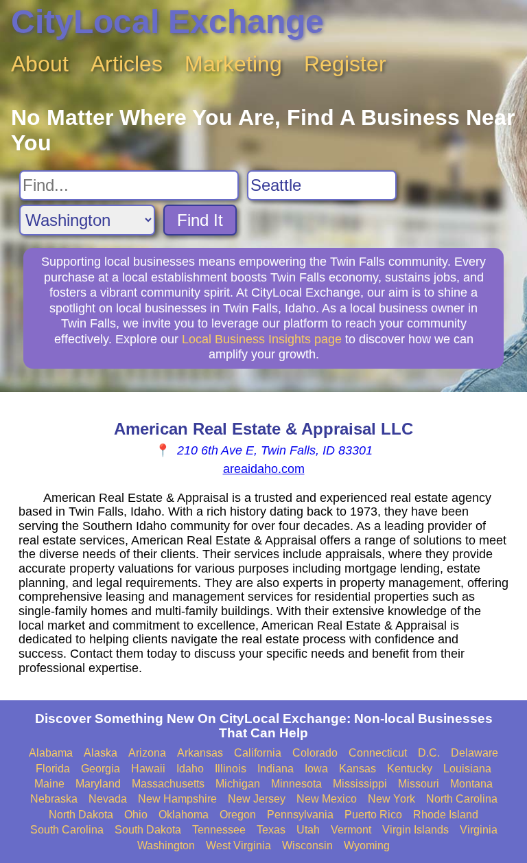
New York (391, 799)
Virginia (478, 830)
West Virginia (238, 845)
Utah (308, 830)
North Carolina (461, 799)
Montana (471, 784)
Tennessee (219, 830)
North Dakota (81, 814)
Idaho (190, 768)
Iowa (316, 768)
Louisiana (467, 768)
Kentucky (409, 768)
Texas (271, 830)
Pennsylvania (300, 814)
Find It (200, 220)
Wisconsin (307, 845)
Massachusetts (168, 784)
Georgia (100, 768)
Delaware (474, 753)
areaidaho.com (264, 469)
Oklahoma (184, 814)
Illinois (230, 768)
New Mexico (326, 799)
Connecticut (378, 753)
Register (345, 63)
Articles (127, 63)
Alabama (51, 753)
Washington (166, 845)
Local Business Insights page (262, 339)
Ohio (136, 814)
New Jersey (256, 799)
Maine (49, 784)
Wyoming (367, 845)
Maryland (98, 784)
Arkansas (200, 753)
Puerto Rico (373, 814)
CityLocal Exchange (167, 21)
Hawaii (148, 768)
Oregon (238, 814)
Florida (53, 768)
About (40, 63)
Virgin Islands (415, 830)
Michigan (237, 784)
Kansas (357, 768)
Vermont (351, 830)
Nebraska (54, 799)
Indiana (275, 768)
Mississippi (360, 784)
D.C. (429, 753)
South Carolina (67, 830)
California (257, 753)
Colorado (315, 753)
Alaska (100, 753)
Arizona (147, 753)
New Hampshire (177, 799)
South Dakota (148, 830)
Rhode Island (445, 814)
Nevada (108, 799)
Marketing (233, 63)
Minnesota (296, 784)
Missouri (418, 784)
